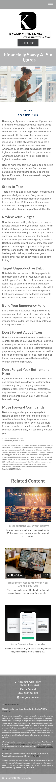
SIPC (37, 756)
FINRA (33, 756)
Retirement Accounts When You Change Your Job (28, 584)
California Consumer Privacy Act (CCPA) (23, 744)
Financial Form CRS (12, 704)
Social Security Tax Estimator (28, 644)
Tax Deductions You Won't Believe (28, 525)
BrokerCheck (6, 711)
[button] (28, 42)
